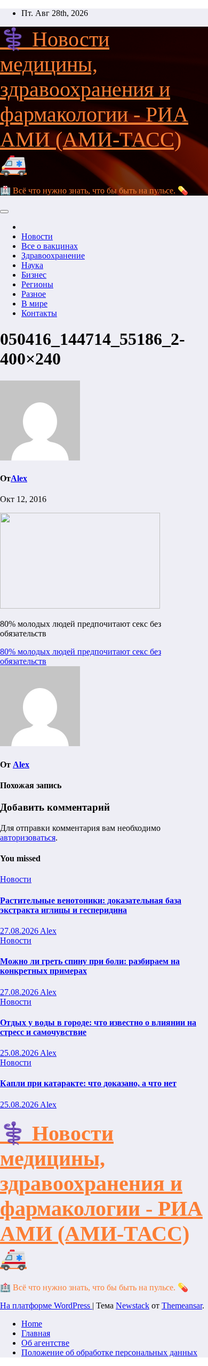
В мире (34, 303)
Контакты (39, 313)
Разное (33, 293)
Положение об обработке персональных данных (109, 1352)
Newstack (132, 1305)
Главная (35, 1333)
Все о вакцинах (49, 245)
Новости (37, 236)
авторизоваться (27, 837)
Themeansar (182, 1305)
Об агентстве (45, 1342)
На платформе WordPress (46, 1305)
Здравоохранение (53, 255)
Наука (32, 265)
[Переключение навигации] (4, 211)
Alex (19, 478)
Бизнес (33, 274)
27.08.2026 (20, 930)
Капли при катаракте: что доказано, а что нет (88, 1083)
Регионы (37, 284)
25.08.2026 (20, 1052)
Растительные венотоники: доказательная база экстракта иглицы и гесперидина (90, 905)
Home (31, 1323)
